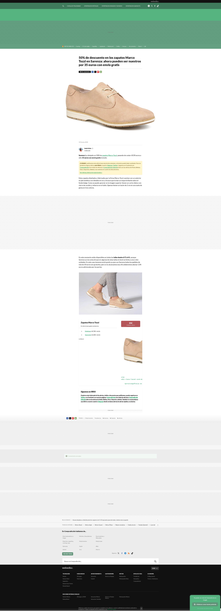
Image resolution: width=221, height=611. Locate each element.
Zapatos (113, 418)
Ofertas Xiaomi (78, 525)
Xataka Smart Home (68, 583)
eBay (97, 546)
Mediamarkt (111, 46)
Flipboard (98, 72)
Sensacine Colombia (96, 599)
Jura (80, 549)
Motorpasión (122, 576)
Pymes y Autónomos (153, 578)
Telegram (149, 6)
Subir (153, 568)
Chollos (118, 46)
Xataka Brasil (66, 599)
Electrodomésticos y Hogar (68, 537)
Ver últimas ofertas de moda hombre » (91, 172)
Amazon (124, 46)
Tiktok (158, 6)
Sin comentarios (85, 72)
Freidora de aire (132, 525)
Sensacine (93, 576)
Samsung (65, 546)
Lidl (145, 46)
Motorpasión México (124, 596)
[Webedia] (155, 1)
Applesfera (65, 581)
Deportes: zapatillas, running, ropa (68, 542)
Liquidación (102, 46)
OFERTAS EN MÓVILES (91, 6)
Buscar (155, 561)
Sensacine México (95, 596)
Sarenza (106, 418)
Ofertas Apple (88, 525)
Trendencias (98, 418)
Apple (80, 546)
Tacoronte (88, 335)
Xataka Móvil (66, 578)
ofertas (120, 418)
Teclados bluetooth (143, 525)
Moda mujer (99, 541)
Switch (64, 549)
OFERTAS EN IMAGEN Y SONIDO (112, 6)
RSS (128, 553)
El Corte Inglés (86, 46)
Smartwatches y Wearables (100, 537)
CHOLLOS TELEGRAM (74, 6)
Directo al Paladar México (109, 597)
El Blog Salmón (151, 576)
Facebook (155, 6)
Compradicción (84, 167)
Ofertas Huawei (99, 525)
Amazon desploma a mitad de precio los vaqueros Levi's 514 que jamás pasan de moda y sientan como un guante (100, 520)
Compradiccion (137, 581)
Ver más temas (67, 554)
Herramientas (132, 46)
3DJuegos (79, 576)
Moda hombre (89, 418)
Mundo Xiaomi (66, 586)
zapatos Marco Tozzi (109, 155)
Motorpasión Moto (124, 578)
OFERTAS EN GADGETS (133, 6)
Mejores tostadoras (120, 525)
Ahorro (98, 549)
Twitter (152, 6)
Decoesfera (136, 578)
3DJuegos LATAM (81, 596)
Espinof (93, 578)
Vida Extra (79, 578)
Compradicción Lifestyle (110, 167)
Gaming (78, 46)
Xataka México (66, 596)
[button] (88, 148)
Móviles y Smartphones (85, 536)
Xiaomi (140, 46)
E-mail (101, 72)
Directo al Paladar (109, 576)
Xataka (64, 576)
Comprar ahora (131, 324)
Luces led (152, 525)
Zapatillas (94, 46)
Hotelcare (88, 331)
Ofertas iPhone (109, 525)
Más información (112, 609)
